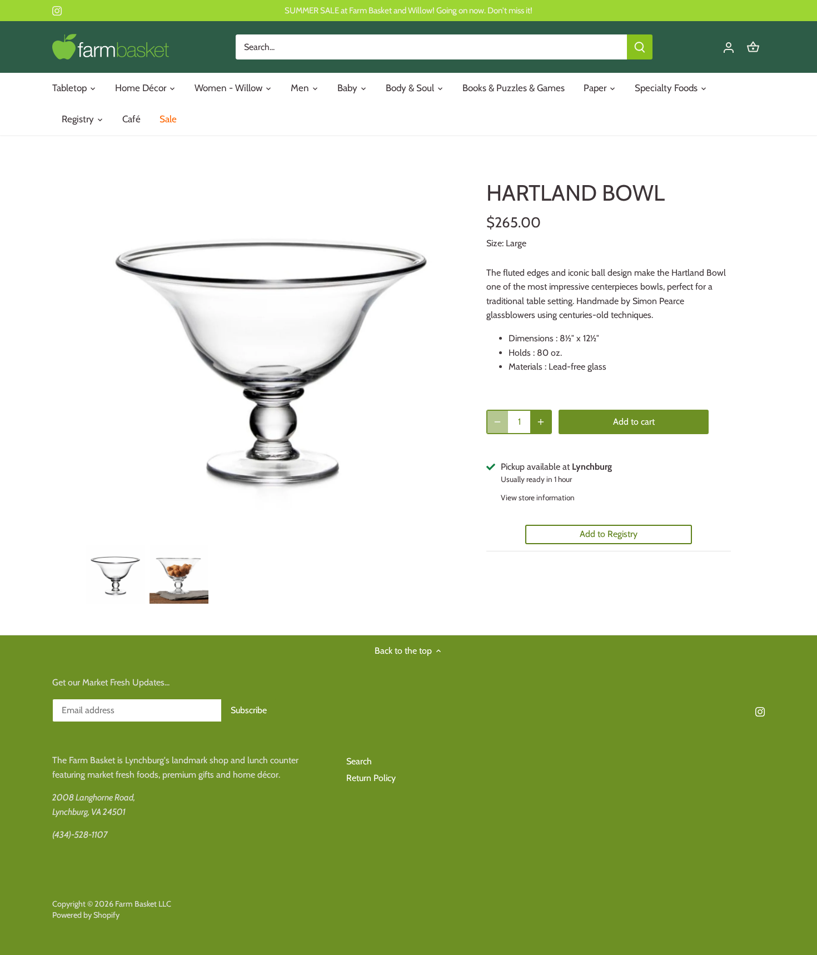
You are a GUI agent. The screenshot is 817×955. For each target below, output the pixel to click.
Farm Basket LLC (143, 904)
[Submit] (639, 46)
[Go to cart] (753, 47)
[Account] (728, 47)
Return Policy (371, 778)
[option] (115, 574)
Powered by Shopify (85, 915)
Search (359, 761)
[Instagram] (57, 10)
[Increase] (540, 422)
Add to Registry (608, 534)
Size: (495, 243)
